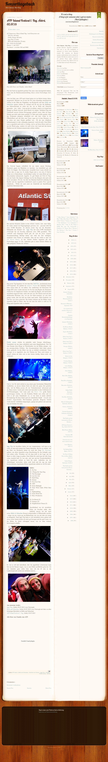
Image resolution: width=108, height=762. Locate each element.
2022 (72, 252)
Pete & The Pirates (71, 224)
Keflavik (48, 672)
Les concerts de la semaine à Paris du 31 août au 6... (67, 310)
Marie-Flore (69, 125)
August (70, 289)
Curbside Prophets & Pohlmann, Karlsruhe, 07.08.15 (67, 413)
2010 (71, 508)
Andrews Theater (32, 286)
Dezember (69, 277)
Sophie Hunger (67, 127)
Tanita (58, 75)
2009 (71, 511)
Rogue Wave (68, 228)
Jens (58, 77)
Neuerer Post (10, 688)
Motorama (75, 131)
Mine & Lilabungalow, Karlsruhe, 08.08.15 (66, 402)
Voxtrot (75, 230)
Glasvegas (75, 221)
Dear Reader (69, 111)
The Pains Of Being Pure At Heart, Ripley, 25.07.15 (67, 456)
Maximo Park (71, 119)
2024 (72, 246)
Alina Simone (61, 217)
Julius (58, 72)
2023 (72, 249)
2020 (72, 258)
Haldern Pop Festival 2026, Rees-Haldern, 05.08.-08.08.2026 (97, 119)
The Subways (60, 230)
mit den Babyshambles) (65, 117)
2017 (71, 268)
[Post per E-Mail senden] (49, 671)
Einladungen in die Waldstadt (96, 34)
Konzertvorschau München (97, 45)
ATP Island (15, 672)
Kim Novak (66, 135)
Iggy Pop (42, 672)
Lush (63, 137)
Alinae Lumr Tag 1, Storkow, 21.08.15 (67, 352)
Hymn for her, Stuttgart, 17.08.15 (67, 357)
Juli (71, 473)
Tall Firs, (36, 284)
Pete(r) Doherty (69, 115)
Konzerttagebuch (20, 4)
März (70, 485)
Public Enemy (42, 673)
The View (68, 230)
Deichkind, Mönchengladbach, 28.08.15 (67, 298)
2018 (71, 265)
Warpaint (68, 113)
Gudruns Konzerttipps (98, 39)
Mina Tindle (75, 117)
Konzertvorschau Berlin (98, 42)
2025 (72, 243)
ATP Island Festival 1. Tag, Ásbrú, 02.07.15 (67, 426)
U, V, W (59, 38)
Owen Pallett (75, 135)
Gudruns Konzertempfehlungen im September (67, 317)
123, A (59, 34)
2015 (71, 274)
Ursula (58, 79)
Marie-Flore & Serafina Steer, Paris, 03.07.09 (93, 127)
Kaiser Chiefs (67, 121)
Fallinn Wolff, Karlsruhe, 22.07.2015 (69, 392)
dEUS (58, 221)
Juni (70, 476)
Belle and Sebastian (13, 609)
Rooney (75, 228)
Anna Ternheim (71, 217)
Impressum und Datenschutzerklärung (48, 712)
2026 (72, 240)
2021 (72, 255)
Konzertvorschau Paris (98, 37)
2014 (71, 495)
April (70, 482)
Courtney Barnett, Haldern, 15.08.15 (67, 362)
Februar (69, 489)
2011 (71, 505)
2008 (71, 514)
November (69, 280)
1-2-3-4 (67, 208)
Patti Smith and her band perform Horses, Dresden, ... (67, 420)
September (69, 286)
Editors (62, 119)
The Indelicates (68, 129)
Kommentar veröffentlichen (13, 685)
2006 (72, 520)
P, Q (70, 36)
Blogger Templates (48, 749)
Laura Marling (66, 131)
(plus (77, 115)
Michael (59, 81)
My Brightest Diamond (66, 133)
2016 (71, 271)
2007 (71, 517)
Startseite (29, 688)
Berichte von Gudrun (34, 672)
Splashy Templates (59, 749)
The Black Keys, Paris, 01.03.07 (96, 150)
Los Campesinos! (72, 222)
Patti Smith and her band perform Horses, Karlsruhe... (67, 467)
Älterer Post (48, 688)
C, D (66, 34)
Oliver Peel (59, 68)
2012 (71, 502)
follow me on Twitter (99, 160)
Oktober (69, 283)
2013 (71, 499)
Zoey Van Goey (61, 232)
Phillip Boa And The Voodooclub (66, 226)
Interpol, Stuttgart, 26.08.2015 (67, 293)
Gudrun (59, 73)
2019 (71, 261)
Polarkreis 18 (60, 228)
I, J (77, 34)
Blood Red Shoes (65, 219)
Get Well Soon (68, 109)
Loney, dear (67, 123)
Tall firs (48, 673)
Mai (70, 479)
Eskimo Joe (69, 221)
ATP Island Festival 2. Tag (15, 613)
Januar (70, 492)
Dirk (58, 83)
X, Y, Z (64, 38)
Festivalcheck (100, 48)
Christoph (59, 70)
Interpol (59, 121)
